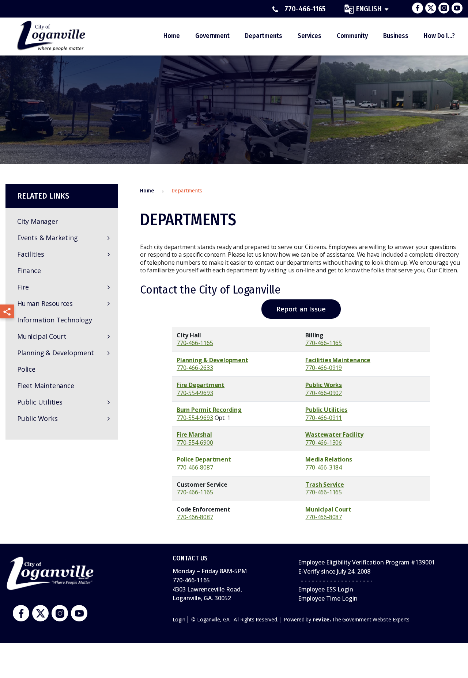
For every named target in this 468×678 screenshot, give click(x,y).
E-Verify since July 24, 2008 (334, 571)
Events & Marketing (47, 237)
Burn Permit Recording (209, 410)
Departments (263, 36)
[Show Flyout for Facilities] (108, 254)
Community (352, 36)
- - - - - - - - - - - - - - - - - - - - (335, 581)
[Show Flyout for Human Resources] (108, 304)
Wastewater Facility (334, 434)
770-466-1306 (323, 442)
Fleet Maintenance (45, 385)
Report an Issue (300, 308)
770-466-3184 (323, 467)
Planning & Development (55, 352)
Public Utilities (40, 402)
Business (395, 36)
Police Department (204, 459)
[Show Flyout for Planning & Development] (108, 353)
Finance (29, 270)
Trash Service (324, 484)
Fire (23, 287)
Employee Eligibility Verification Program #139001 (366, 562)
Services (309, 36)
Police (26, 369)
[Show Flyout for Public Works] (108, 419)
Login (179, 619)
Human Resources (45, 303)
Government (212, 36)
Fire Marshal (194, 434)
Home (171, 36)
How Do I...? (439, 36)
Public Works (37, 418)
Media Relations (328, 459)
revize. (322, 619)
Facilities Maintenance (337, 360)
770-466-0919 (323, 368)
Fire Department (200, 385)
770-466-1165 (304, 9)
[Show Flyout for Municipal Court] (108, 336)
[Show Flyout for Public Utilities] (108, 402)
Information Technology (54, 319)
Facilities (30, 254)
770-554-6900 (195, 442)
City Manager (37, 221)
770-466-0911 (323, 418)
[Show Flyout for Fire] (108, 287)
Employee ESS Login (325, 589)
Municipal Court (42, 336)
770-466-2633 (195, 368)
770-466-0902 (323, 393)
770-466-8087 (195, 467)
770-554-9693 (195, 393)
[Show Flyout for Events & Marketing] (108, 238)
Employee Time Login (328, 598)
